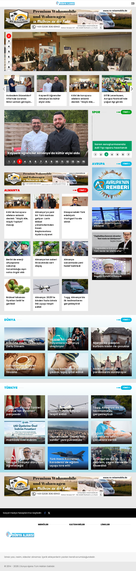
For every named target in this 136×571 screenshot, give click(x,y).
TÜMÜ (81, 190)
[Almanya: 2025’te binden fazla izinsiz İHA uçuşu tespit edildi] (46, 286)
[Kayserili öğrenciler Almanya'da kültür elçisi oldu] (52, 83)
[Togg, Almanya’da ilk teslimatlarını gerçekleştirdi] (75, 286)
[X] (49, 513)
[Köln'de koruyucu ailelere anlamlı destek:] (84, 83)
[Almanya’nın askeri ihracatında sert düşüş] (46, 248)
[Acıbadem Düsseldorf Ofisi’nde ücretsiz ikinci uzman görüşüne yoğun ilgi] (19, 83)
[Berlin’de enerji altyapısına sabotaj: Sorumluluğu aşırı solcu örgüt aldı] (17, 248)
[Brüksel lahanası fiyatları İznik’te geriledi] (17, 286)
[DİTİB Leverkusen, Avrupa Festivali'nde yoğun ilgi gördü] (117, 83)
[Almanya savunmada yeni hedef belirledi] (75, 248)
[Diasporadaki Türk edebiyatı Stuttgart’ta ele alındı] (75, 201)
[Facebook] (45, 513)
